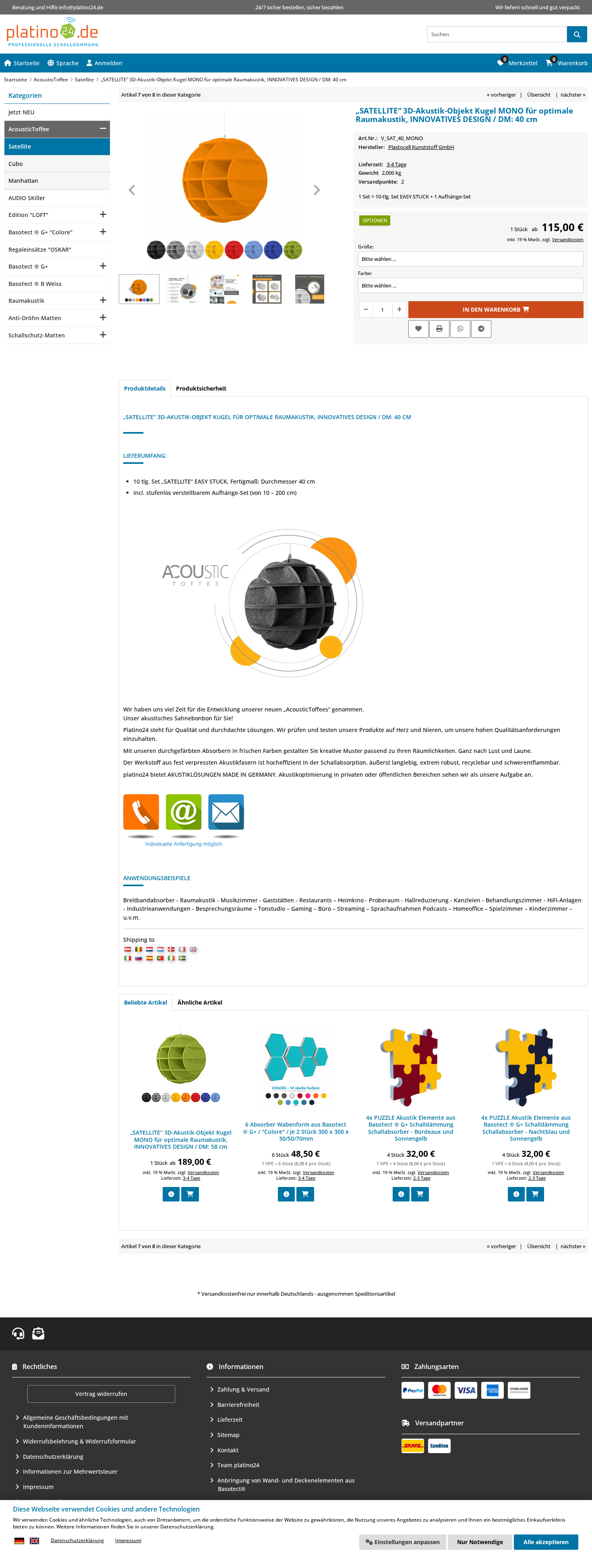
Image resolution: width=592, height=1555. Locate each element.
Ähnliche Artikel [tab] (200, 1002)
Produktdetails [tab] (145, 388)
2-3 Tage (422, 1178)
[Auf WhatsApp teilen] (460, 329)
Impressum (38, 1487)
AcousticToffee (28, 129)
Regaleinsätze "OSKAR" (39, 249)
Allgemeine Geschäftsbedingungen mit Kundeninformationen (75, 1422)
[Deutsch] (19, 1541)
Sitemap (228, 1435)
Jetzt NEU (21, 112)
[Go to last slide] (132, 190)
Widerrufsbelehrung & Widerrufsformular (79, 1441)
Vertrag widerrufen (101, 1394)
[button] (104, 63)
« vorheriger (501, 94)
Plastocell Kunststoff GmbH (421, 147)
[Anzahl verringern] (366, 309)
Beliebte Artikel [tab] (145, 1002)
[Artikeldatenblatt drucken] (439, 329)
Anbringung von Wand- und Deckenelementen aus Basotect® (286, 1484)
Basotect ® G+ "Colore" (40, 232)
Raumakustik (26, 300)
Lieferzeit (229, 1419)
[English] (34, 1541)
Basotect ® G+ (28, 266)
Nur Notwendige (480, 1542)
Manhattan (23, 180)
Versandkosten (568, 239)
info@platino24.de (81, 7)
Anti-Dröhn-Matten (34, 318)
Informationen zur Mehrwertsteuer (70, 1471)
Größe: (366, 247)
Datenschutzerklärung (53, 1456)
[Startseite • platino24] (52, 32)
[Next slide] (316, 190)
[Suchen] (577, 34)
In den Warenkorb (495, 309)
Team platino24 (238, 1465)
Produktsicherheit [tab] (201, 388)
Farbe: (365, 273)
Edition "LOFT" (28, 215)
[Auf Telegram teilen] (481, 329)
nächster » (573, 94)
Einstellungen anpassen (406, 1542)
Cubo (15, 163)
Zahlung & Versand (243, 1389)
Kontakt (227, 1450)
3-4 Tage (396, 164)
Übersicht (539, 94)
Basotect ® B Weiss (35, 283)
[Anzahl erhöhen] (399, 309)
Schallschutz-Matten (36, 335)
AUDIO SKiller (26, 198)
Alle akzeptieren (546, 1542)
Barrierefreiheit (238, 1404)
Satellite (19, 146)
